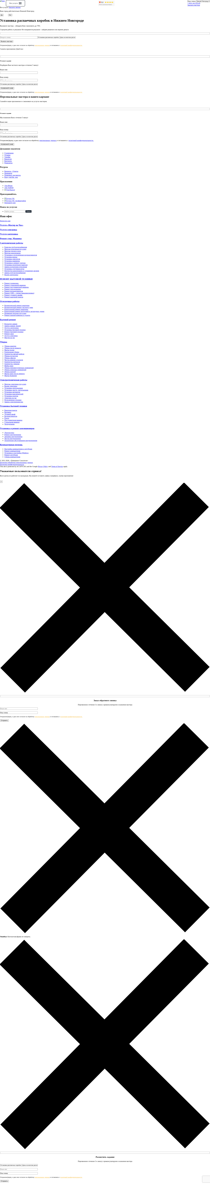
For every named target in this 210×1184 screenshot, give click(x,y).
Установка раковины (12, 261)
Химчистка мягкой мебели (14, 354)
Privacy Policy (43, 466)
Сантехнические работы (11, 243)
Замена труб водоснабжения (14, 273)
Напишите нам (10, 203)
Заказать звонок (15, 7)
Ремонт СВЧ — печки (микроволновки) (19, 293)
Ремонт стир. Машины (11, 238)
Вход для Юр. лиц (11, 177)
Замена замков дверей (12, 326)
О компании (9, 153)
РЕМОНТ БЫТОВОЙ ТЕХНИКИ (16, 279)
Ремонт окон (9, 334)
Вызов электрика (10, 386)
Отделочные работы (9, 301)
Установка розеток (11, 396)
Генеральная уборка (11, 352)
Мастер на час (9, 338)
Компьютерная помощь (11, 445)
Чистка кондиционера (12, 438)
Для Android (8, 188)
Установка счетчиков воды (14, 269)
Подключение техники (12, 400)
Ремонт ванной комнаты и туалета (17, 315)
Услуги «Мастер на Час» (11, 225)
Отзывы (7, 155)
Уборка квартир (10, 346)
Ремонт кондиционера (12, 435)
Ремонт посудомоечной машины (16, 287)
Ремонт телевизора (11, 283)
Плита (6, 418)
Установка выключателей (13, 394)
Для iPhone (8, 186)
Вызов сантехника (11, 275)
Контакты (8, 161)
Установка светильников (13, 388)
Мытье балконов (10, 376)
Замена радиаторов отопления (15, 267)
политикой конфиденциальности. (71, 45)
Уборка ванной (10, 372)
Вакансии (8, 159)
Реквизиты (8, 163)
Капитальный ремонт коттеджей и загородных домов (24, 311)
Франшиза (8, 173)
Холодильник (9, 424)
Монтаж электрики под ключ (15, 384)
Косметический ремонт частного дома (18, 307)
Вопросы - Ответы (11, 171)
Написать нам (5, 221)
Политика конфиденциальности (12, 464)
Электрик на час (10, 398)
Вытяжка (7, 412)
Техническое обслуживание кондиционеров (20, 440)
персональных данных (42, 45)
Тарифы (7, 157)
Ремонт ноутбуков (11, 455)
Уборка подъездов (11, 356)
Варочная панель (10, 410)
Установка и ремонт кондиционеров (17, 428)
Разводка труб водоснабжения (15, 247)
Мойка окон (8, 366)
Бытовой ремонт (8, 319)
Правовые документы (12, 175)
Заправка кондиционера (13, 437)
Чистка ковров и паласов (13, 360)
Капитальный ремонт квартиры (16, 309)
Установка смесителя (12, 259)
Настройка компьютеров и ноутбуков (18, 449)
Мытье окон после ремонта (14, 374)
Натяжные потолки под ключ (15, 313)
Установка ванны (10, 257)
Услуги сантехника (9, 234)
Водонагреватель (10, 416)
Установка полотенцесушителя (15, 265)
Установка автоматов (12, 392)
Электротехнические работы (13, 380)
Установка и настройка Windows (16, 453)
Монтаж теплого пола (12, 251)
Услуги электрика (8, 230)
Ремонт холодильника (12, 289)
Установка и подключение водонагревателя (20, 255)
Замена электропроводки (13, 402)
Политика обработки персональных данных (16, 462)
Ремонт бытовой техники (13, 332)
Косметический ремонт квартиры (16, 305)
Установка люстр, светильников (16, 390)
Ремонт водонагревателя (13, 291)
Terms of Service (57, 466)
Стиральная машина (11, 422)
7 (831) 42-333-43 (193, 3)
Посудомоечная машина (13, 420)
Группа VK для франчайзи (16, 201)
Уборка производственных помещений (19, 368)
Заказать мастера (193, 5)
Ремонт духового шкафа (13, 295)
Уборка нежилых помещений (15, 370)
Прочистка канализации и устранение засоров (21, 271)
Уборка (3, 342)
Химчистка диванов (11, 364)
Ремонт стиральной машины (15, 285)
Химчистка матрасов (12, 362)
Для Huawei (10, 190)
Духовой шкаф (9, 414)
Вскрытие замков (10, 324)
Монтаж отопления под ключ (15, 249)
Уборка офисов (10, 358)
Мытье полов (9, 350)
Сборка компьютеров (12, 457)
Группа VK (10, 199)
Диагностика (9, 433)
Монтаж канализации (12, 253)
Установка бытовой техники (15, 330)
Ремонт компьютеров (12, 451)
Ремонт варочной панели (13, 297)
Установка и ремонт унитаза (14, 263)
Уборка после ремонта (12, 348)
